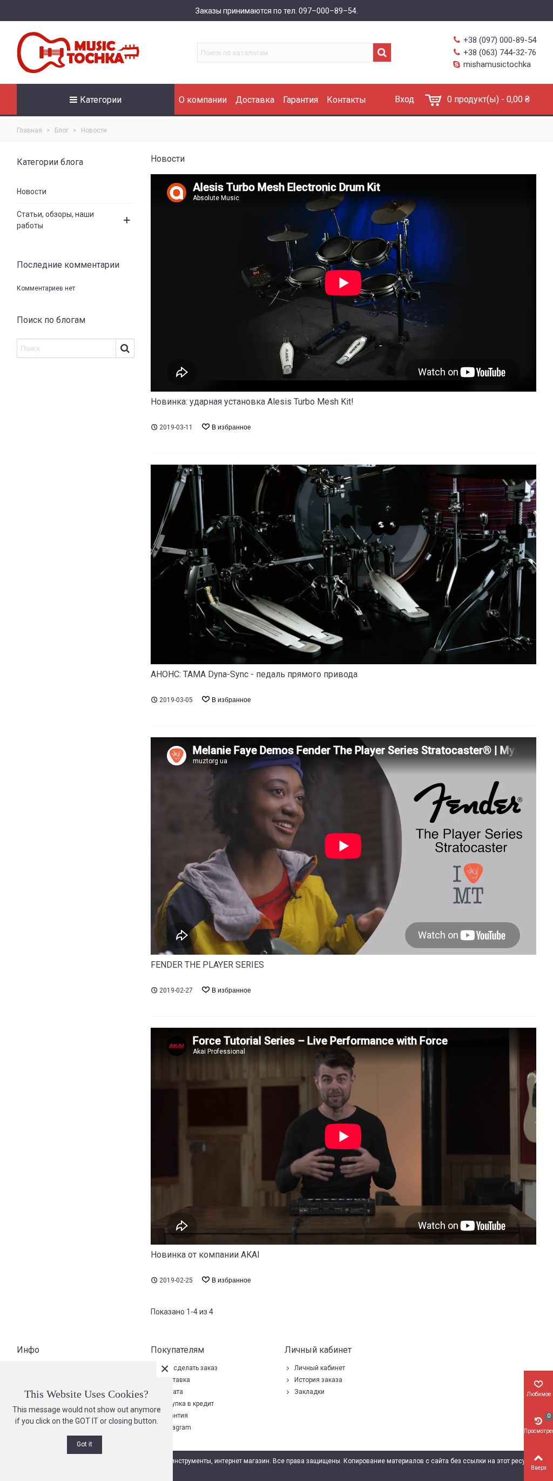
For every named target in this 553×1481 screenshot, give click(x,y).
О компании (203, 100)
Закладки (309, 1392)
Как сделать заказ (189, 1368)
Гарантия (300, 100)
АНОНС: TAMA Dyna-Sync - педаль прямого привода (254, 674)
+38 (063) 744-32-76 (499, 52)
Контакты (346, 100)
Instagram (175, 1427)
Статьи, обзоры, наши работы (55, 220)
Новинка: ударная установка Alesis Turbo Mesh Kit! (252, 401)
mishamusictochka (497, 64)
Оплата (171, 1392)
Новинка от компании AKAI (205, 1254)
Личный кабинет (319, 1368)
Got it (84, 1444)
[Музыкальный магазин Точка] (88, 52)
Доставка (254, 100)
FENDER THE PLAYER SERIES (207, 965)
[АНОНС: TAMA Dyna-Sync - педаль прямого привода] (343, 563)
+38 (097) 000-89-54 (499, 40)
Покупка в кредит (187, 1403)
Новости (31, 191)
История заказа (318, 1380)
